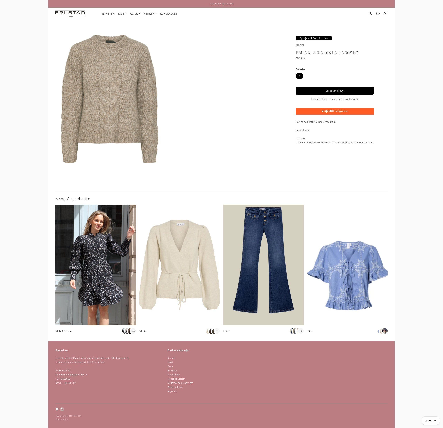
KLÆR (134, 13)
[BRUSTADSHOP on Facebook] (57, 409)
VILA (142, 331)
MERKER (149, 13)
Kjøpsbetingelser (176, 378)
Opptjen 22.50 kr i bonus (313, 38)
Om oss (171, 357)
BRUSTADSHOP (75, 416)
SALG (121, 13)
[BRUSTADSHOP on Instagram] (62, 409)
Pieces (300, 45)
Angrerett (172, 391)
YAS (309, 331)
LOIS (226, 331)
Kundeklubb (173, 374)
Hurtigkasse (340, 111)
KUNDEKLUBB (168, 13)
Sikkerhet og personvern (180, 382)
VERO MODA (63, 331)
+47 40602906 (62, 378)
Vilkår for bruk (174, 386)
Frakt (314, 98)
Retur (170, 366)
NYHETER (108, 13)
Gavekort (172, 370)
